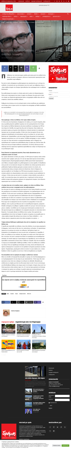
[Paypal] (62, 1)
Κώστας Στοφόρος (8, 57)
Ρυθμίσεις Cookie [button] (56, 445)
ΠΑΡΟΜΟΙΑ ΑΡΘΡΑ (8, 322)
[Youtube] (69, 1)
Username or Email (51, 396)
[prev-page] (2, 355)
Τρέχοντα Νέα (56, 16)
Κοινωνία (43, 14)
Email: (51, 94)
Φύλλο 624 (29, 293)
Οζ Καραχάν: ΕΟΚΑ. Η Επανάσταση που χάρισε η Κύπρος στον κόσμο (39, 336)
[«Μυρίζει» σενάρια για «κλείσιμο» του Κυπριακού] (8, 329)
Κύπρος (16, 293)
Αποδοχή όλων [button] (65, 445)
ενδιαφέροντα (46, 16)
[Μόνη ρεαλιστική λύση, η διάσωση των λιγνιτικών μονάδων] (28, 391)
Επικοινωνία (21, 1)
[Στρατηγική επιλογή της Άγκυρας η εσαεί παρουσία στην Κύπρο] (24, 329)
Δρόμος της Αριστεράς (7, 19)
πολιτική (18, 348)
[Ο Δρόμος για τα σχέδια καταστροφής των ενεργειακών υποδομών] (28, 397)
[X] (66, 1)
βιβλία (8, 293)
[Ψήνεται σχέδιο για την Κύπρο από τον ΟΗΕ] (24, 344)
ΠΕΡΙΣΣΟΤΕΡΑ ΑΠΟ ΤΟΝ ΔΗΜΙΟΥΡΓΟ (28, 322)
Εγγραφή (51, 98)
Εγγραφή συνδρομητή (36, 1)
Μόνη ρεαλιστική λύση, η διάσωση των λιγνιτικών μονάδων (38, 390)
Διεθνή (36, 14)
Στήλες (15, 16)
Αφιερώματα (23, 16)
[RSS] (64, 1)
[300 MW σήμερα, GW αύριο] (35, 371)
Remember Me (53, 402)
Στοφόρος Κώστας (22, 293)
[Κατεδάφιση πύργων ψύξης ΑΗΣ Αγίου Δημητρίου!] (28, 404)
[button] (68, 14)
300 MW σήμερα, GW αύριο (35, 378)
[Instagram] (57, 1)
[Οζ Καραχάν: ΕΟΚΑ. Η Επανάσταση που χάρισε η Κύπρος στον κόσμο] (39, 329)
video (31, 16)
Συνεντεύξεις (20, 14)
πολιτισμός (15, 22)
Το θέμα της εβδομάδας (8, 14)
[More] (39, 68)
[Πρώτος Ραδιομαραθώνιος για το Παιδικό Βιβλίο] (8, 344)
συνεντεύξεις (9, 22)
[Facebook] (55, 1)
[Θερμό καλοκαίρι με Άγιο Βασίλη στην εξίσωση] (39, 344)
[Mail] (59, 1)
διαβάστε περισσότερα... (24, 439)
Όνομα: (50, 90)
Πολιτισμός (50, 14)
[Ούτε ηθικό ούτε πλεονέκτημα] (28, 411)
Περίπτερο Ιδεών (6, 16)
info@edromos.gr (56, 386)
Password (51, 399)
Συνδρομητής (46, 1)
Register (50, 408)
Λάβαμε (37, 16)
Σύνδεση (27, 1)
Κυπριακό (12, 293)
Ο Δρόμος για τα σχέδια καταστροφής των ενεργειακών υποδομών (38, 397)
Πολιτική (29, 14)
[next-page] (4, 355)
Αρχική (3, 22)
